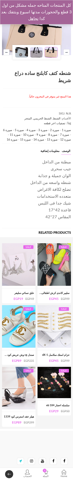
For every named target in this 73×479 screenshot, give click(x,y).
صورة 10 (28, 135)
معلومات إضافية (50, 151)
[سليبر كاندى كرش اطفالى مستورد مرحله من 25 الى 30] (54, 245)
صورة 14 (38, 139)
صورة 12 (65, 139)
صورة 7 (64, 135)
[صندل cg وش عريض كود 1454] (18, 307)
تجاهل (33, 19)
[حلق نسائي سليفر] (18, 245)
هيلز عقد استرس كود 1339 (19, 416)
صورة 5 (19, 130)
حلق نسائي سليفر (24, 293)
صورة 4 (31, 130)
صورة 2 (54, 130)
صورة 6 (7, 130)
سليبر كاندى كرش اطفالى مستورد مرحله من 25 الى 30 (39, 293)
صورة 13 (52, 139)
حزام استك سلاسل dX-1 (56, 355)
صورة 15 (25, 139)
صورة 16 (12, 139)
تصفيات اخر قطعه (54, 123)
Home (64, 476)
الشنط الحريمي (42, 118)
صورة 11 (14, 135)
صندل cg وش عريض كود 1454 (17, 355)
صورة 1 (66, 130)
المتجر (28, 118)
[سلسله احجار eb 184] (54, 369)
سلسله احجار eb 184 (58, 405)
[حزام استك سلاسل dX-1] (54, 307)
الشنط (56, 118)
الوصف (66, 151)
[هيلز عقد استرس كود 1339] (18, 369)
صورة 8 (52, 135)
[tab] (66, 152)
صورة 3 (42, 130)
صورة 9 (41, 135)
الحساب (27, 476)
